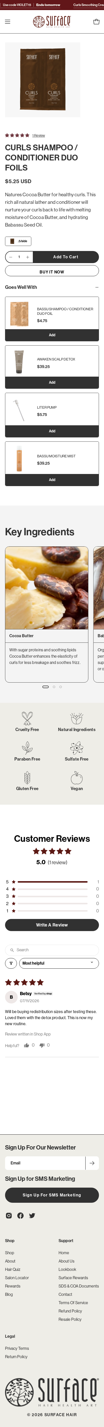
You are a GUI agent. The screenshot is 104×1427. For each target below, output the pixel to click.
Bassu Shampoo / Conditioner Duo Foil (65, 311)
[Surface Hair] (52, 21)
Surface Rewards (73, 1277)
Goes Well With (21, 287)
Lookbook (67, 1269)
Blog (9, 1294)
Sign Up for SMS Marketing (52, 1195)
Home (64, 1252)
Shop (10, 1240)
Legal (10, 1336)
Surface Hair (60, 1414)
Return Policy (16, 1356)
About (10, 1261)
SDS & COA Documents (79, 1286)
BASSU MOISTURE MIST (56, 456)
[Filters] (11, 963)
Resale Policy (70, 1319)
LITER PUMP (47, 407)
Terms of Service (73, 1302)
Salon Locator (17, 1277)
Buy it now (52, 272)
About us (66, 1261)
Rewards (12, 1286)
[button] (85, 21)
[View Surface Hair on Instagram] (9, 1215)
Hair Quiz (12, 1269)
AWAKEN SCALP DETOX (56, 359)
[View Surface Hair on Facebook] (20, 1215)
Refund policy (70, 1311)
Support (66, 1240)
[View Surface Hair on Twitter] (32, 1215)
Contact (65, 1294)
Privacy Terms (17, 1348)
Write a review (52, 925)
